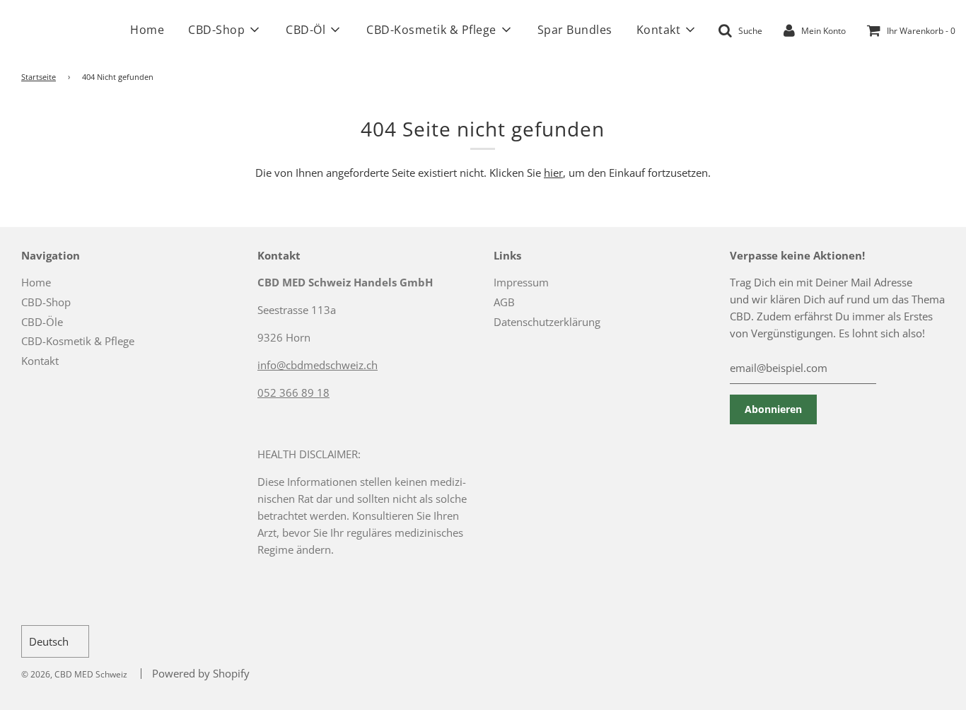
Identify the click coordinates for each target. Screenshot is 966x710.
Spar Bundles (574, 29)
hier (553, 172)
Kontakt (40, 361)
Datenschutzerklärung (547, 322)
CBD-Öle (42, 322)
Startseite (38, 76)
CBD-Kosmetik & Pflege (77, 341)
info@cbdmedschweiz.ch (317, 365)
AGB (504, 302)
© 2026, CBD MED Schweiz (74, 674)
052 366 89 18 (293, 392)
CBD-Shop (46, 302)
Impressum (521, 282)
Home (147, 29)
